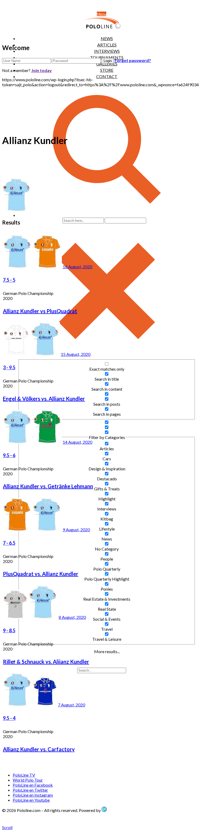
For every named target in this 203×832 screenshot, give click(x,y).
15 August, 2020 (75, 354)
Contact (106, 76)
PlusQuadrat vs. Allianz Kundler (40, 574)
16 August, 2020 (77, 266)
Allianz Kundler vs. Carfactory (39, 749)
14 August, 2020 (77, 441)
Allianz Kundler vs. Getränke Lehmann (48, 486)
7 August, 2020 (71, 704)
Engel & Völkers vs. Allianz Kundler (44, 398)
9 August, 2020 (76, 529)
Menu (101, 14)
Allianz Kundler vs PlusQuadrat (40, 311)
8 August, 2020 (72, 617)
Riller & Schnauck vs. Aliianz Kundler (46, 661)
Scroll (7, 827)
